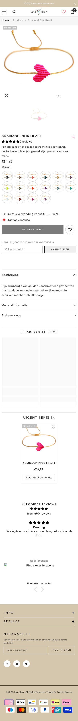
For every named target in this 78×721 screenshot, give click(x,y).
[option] (39, 62)
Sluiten (74, 3)
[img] (39, 509)
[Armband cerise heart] (32, 198)
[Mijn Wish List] (64, 12)
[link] (20, 391)
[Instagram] (16, 663)
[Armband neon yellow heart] (7, 187)
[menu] (4, 11)
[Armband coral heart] (32, 176)
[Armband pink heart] (39, 441)
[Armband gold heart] (58, 176)
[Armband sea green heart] (58, 187)
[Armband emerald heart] (45, 176)
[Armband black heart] (7, 176)
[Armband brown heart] (20, 176)
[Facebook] (7, 663)
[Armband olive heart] (20, 187)
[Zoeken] (14, 12)
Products (18, 20)
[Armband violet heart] (45, 198)
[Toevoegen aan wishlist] (69, 229)
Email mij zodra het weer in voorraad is (28, 242)
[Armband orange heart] (32, 187)
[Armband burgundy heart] (20, 198)
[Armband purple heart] (45, 187)
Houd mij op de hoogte (40, 477)
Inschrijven (61, 649)
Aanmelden (60, 249)
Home (5, 20)
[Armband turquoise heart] (70, 187)
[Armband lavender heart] (70, 176)
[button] (36, 589)
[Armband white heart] (7, 198)
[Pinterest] (26, 663)
